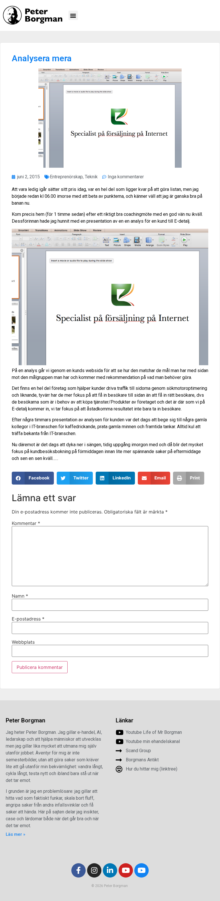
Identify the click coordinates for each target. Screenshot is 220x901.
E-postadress (28, 619)
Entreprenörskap (66, 176)
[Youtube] (126, 870)
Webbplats (23, 642)
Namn (20, 596)
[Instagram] (94, 870)
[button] (73, 15)
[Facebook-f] (78, 870)
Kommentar (26, 523)
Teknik (91, 176)
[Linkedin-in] (110, 870)
